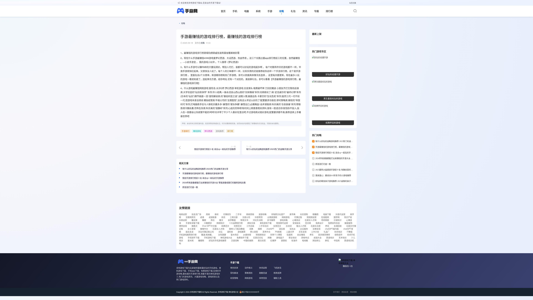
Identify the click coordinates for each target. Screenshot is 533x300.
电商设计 (319, 223)
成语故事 (213, 217)
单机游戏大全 (226, 237)
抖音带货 (259, 217)
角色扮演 (234, 267)
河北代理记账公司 (206, 231)
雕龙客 (194, 220)
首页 (223, 11)
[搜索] (355, 11)
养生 (312, 234)
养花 (327, 225)
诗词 (223, 217)
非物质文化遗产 (278, 214)
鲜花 (327, 240)
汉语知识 (337, 220)
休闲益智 (263, 267)
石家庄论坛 (258, 237)
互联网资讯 (190, 217)
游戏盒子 (280, 237)
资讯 (304, 11)
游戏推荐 (220, 131)
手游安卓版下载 (192, 223)
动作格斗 (248, 267)
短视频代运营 (282, 223)
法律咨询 (316, 228)
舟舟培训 (338, 231)
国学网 (337, 217)
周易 (208, 214)
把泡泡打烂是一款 (190, 187)
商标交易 (251, 223)
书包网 (337, 240)
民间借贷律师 (324, 234)
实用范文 (277, 225)
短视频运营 (311, 217)
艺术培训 (342, 237)
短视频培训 (261, 234)
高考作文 (266, 231)
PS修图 (278, 231)
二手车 (239, 214)
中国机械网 (248, 240)
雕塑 (204, 220)
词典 (251, 228)
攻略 (281, 11)
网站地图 (353, 292)
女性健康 (222, 234)
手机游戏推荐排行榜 (188, 234)
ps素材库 (247, 234)
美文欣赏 (262, 240)
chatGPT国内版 (332, 228)
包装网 (289, 234)
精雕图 (315, 214)
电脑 (246, 11)
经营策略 (234, 278)
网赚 (269, 237)
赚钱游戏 (197, 131)
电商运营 (183, 214)
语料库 (230, 231)
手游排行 (280, 71)
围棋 (260, 228)
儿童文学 (290, 231)
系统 (258, 11)
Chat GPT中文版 (209, 225)
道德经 (284, 240)
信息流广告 (196, 214)
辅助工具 (277, 278)
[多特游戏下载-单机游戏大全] (186, 11)
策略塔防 (248, 272)
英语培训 (330, 237)
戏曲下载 (327, 214)
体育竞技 (263, 278)
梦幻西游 (208, 131)
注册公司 (246, 217)
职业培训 (292, 237)
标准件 (294, 240)
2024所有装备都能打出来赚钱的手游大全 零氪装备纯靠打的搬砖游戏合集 (214, 182)
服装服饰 (348, 223)
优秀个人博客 (276, 234)
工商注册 (234, 217)
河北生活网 (258, 220)
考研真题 (325, 220)
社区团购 (304, 214)
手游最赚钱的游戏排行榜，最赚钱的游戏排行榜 (202, 173)
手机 (234, 11)
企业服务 (304, 228)
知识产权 (348, 217)
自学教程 (232, 220)
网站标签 (345, 292)
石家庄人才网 (310, 220)
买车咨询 (302, 231)
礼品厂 (327, 231)
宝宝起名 (296, 223)
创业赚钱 (301, 234)
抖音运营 (183, 220)
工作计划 (315, 231)
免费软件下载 (242, 237)
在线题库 (325, 217)
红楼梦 (273, 240)
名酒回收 (338, 225)
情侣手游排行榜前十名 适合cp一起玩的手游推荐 (203, 178)
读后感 (282, 228)
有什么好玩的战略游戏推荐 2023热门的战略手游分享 (205, 168)
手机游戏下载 (210, 237)
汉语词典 (235, 240)
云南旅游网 (272, 217)
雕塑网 (201, 240)
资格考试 (305, 237)
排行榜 (329, 11)
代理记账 (298, 217)
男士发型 (254, 231)
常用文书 (244, 220)
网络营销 (250, 214)
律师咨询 (183, 225)
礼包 (293, 11)
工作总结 (250, 225)
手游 (269, 11)
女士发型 (191, 228)
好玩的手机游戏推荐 (217, 240)
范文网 (308, 223)
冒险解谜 (234, 272)
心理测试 (296, 220)
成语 (202, 217)
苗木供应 (234, 234)
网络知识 (220, 223)
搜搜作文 (204, 228)
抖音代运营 (340, 214)
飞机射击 (277, 267)
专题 (316, 11)
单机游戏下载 (265, 223)
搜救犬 (194, 225)
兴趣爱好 (208, 223)
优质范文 (238, 225)
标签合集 (352, 3)
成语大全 (317, 237)
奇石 (213, 220)
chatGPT (270, 228)
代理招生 (227, 214)
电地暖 (305, 240)
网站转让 (316, 240)
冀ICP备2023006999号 (250, 292)
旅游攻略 (262, 214)
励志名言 (189, 231)
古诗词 (289, 225)
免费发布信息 (334, 223)
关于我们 (336, 292)
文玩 (220, 231)
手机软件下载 (193, 237)
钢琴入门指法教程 (237, 228)
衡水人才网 (301, 225)
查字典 (292, 214)
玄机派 (292, 228)
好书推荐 (271, 220)
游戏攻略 (284, 220)
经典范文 (225, 225)
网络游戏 (286, 217)
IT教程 (349, 231)
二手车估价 (264, 225)
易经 (216, 214)
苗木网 (190, 240)
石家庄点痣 (315, 225)
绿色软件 (338, 234)
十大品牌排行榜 (236, 223)
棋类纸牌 (277, 272)
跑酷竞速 (263, 272)
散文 (221, 220)
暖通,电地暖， (207, 234)
